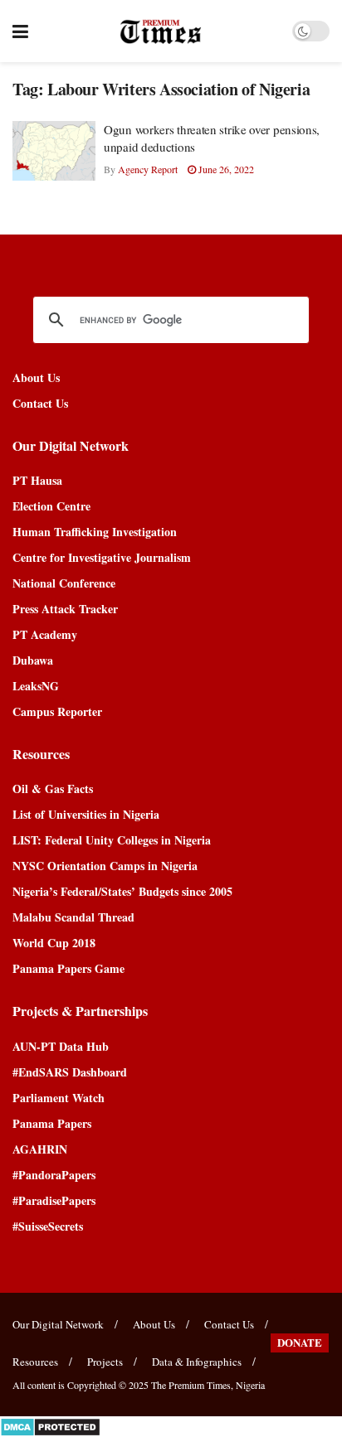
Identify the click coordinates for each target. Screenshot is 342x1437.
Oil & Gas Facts (52, 788)
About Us (36, 377)
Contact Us (40, 403)
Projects (105, 1361)
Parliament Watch (58, 1097)
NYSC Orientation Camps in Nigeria (105, 865)
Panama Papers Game (68, 968)
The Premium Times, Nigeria (208, 1384)
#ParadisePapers (53, 1200)
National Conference (63, 583)
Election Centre (51, 506)
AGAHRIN (39, 1149)
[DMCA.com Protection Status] (50, 1425)
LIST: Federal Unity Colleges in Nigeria (111, 840)
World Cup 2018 (53, 942)
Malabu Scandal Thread (73, 917)
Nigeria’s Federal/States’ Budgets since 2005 (122, 891)
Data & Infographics (197, 1361)
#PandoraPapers (53, 1174)
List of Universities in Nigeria (85, 814)
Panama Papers (51, 1123)
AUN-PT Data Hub (60, 1046)
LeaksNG (35, 685)
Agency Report (148, 169)
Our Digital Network (58, 1324)
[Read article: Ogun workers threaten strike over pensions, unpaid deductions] (53, 151)
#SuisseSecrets (47, 1226)
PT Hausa (37, 480)
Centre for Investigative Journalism (101, 557)
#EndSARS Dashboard (69, 1072)
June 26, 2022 (225, 169)
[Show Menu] (20, 31)
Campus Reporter (57, 711)
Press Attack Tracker (65, 608)
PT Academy (44, 634)
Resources (35, 1361)
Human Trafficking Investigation (94, 531)
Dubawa (32, 660)
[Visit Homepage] (160, 31)
